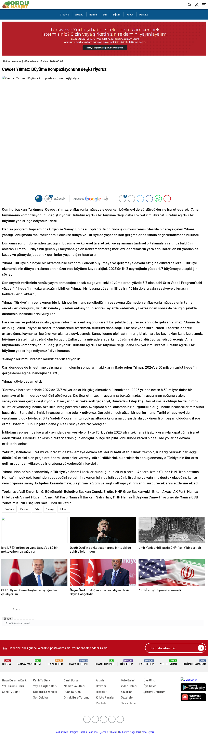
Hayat (130, 14)
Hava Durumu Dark (14, 680)
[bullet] (27, 619)
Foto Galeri (128, 680)
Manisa (24, 509)
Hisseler (126, 662)
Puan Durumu (104, 662)
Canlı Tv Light (11, 691)
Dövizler (101, 686)
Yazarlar (126, 691)
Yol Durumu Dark (13, 686)
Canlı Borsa (71, 680)
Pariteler (146, 662)
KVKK (114, 732)
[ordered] (24, 619)
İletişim (74, 732)
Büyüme (9, 509)
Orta (37, 509)
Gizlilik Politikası (89, 732)
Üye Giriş (149, 680)
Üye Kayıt (149, 686)
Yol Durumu (168, 662)
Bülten (93, 14)
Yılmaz (64, 509)
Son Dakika (40, 697)
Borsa (6, 662)
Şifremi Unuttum (154, 691)
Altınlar (101, 680)
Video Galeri (128, 686)
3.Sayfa (64, 14)
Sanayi (50, 509)
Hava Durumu (78, 662)
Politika (143, 14)
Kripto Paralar (194, 662)
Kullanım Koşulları (129, 732)
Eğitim (116, 14)
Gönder (7, 618)
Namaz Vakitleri (29, 662)
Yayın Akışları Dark (45, 686)
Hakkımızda (61, 732)
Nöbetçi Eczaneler (45, 691)
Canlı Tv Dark (41, 680)
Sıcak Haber (129, 703)
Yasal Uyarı (147, 732)
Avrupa (79, 14)
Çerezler (104, 732)
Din (105, 14)
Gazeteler (55, 662)
